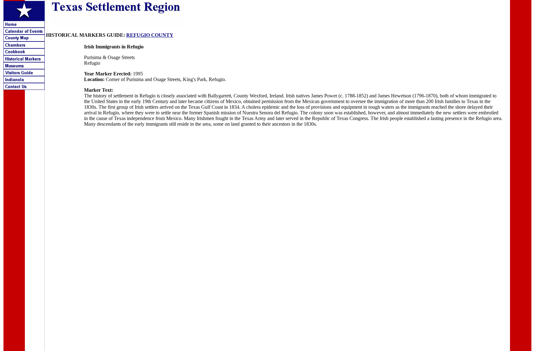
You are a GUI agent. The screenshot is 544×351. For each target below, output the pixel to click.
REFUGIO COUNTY (149, 35)
